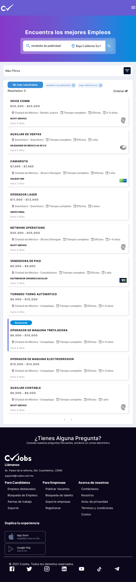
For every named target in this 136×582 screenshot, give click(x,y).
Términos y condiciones (97, 508)
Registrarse (53, 508)
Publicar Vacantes (57, 489)
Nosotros (87, 495)
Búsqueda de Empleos (22, 495)
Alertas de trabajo (20, 501)
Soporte (13, 508)
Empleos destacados (22, 489)
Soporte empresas (58, 501)
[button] (13, 8)
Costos (86, 514)
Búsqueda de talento (59, 495)
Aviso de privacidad (94, 501)
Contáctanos (89, 489)
